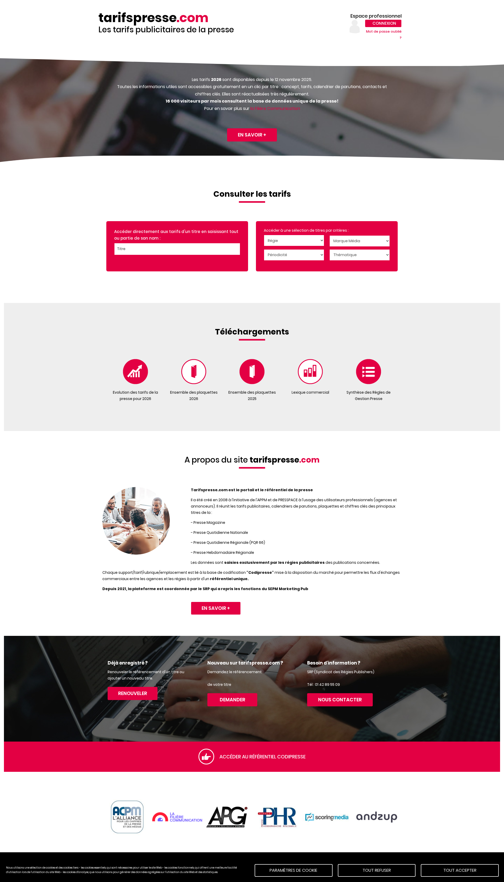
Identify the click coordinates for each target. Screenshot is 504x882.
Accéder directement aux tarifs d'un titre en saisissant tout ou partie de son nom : (176, 235)
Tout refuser (377, 870)
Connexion (384, 23)
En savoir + (252, 134)
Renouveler (132, 693)
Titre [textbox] (121, 248)
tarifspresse (153, 18)
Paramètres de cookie (293, 870)
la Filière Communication (275, 108)
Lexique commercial (310, 392)
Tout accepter (459, 870)
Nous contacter (340, 699)
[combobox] (177, 249)
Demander (232, 699)
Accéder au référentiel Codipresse (262, 756)
